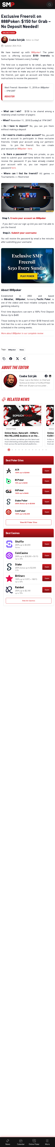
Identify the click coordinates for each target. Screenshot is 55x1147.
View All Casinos (28, 601)
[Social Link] (46, 376)
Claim (47, 471)
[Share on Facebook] (11, 358)
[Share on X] (17, 358)
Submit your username (24, 232)
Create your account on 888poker (28, 218)
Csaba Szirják (17, 40)
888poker (35, 52)
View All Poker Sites (28, 522)
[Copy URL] (4, 358)
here (30, 148)
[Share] (24, 358)
